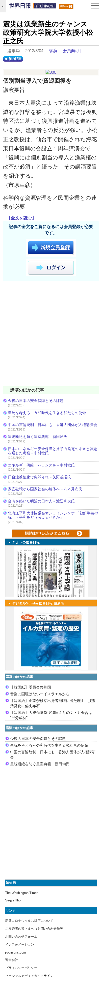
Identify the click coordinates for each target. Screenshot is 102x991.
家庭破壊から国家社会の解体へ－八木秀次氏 (45, 489)
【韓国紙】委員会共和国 (30, 687)
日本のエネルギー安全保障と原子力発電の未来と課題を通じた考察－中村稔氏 (52, 451)
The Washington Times (21, 893)
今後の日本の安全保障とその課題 (36, 400)
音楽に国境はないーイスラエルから (40, 694)
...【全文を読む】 (19, 218)
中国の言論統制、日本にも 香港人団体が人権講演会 (52, 425)
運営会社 (11, 960)
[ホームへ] (32, 7)
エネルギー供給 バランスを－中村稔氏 (41, 465)
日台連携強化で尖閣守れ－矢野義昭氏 (39, 477)
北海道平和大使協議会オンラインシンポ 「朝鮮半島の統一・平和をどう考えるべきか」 (53, 515)
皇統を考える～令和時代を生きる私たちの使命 (47, 413)
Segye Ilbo (13, 900)
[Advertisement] (51, 334)
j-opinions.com (15, 952)
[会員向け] (71, 50)
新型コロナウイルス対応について (29, 921)
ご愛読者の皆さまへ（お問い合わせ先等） (35, 928)
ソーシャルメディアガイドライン (29, 976)
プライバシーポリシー (21, 968)
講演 (53, 50)
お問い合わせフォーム (21, 936)
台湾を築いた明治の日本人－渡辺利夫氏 (41, 501)
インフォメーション (19, 944)
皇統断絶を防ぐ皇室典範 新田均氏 (37, 436)
